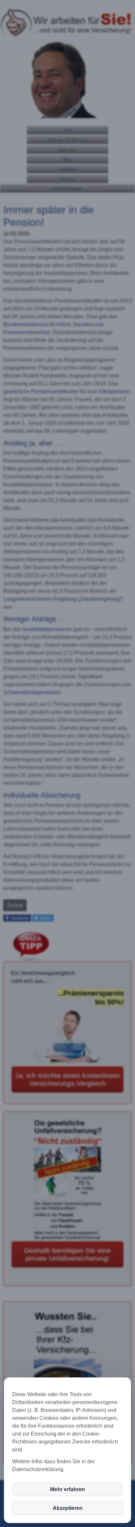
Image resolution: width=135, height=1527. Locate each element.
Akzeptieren (68, 1508)
